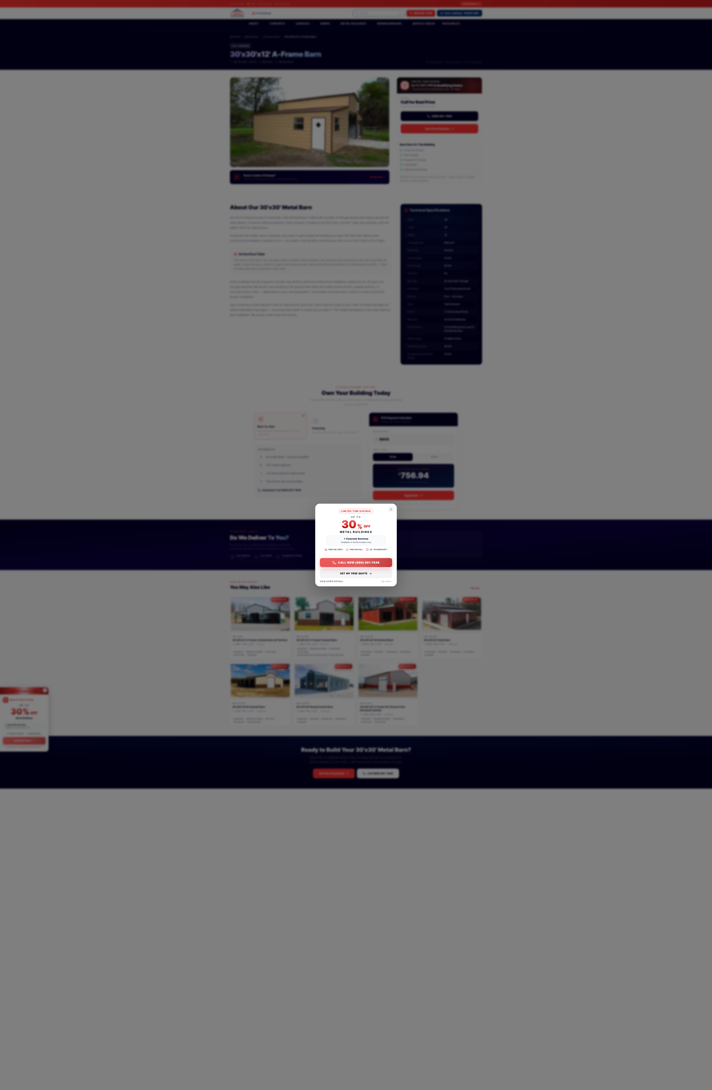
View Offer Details (331, 581)
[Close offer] (391, 509)
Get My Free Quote (353, 573)
